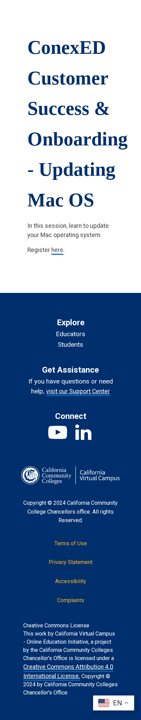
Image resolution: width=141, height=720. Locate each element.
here (57, 250)
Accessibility (70, 581)
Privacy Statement (70, 562)
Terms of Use (70, 543)
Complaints (70, 600)
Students (70, 344)
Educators (70, 334)
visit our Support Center (78, 391)
